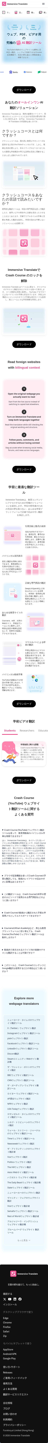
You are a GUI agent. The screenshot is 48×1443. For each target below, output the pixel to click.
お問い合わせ (10, 1414)
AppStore (8, 1349)
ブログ (6, 1408)
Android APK (10, 1353)
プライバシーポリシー (14, 1425)
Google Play (9, 1358)
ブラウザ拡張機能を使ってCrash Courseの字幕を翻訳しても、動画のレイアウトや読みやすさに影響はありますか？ (24, 878)
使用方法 (7, 1383)
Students (10, 730)
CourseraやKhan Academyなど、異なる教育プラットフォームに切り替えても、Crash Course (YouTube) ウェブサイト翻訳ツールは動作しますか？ (24, 933)
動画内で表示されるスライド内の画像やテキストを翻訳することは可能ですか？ (23, 951)
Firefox (6, 1327)
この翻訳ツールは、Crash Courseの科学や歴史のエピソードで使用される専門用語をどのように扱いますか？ (24, 897)
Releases (7, 1372)
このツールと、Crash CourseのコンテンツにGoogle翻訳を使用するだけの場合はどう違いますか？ (24, 968)
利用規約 (7, 1419)
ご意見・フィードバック (15, 1377)
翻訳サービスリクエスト (15, 1394)
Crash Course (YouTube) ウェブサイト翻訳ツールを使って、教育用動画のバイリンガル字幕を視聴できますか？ (23, 833)
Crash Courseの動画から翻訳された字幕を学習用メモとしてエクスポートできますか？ (24, 914)
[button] (43, 3)
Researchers (27, 730)
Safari (6, 1331)
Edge (5, 1318)
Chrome (7, 1322)
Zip (5, 1335)
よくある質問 (10, 1388)
